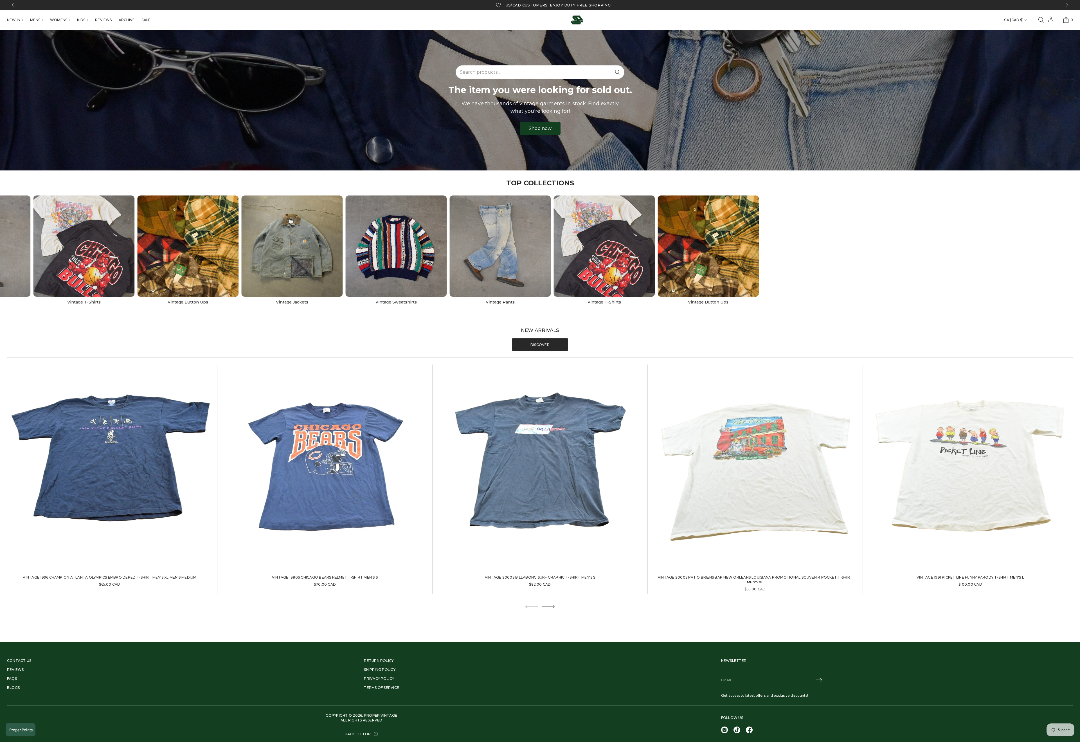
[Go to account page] (1050, 21)
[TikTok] (737, 730)
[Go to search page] (1041, 20)
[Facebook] (749, 730)
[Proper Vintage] (577, 20)
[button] (1041, 20)
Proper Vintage (380, 715)
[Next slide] (548, 607)
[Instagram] (724, 730)
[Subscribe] (819, 679)
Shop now (540, 128)
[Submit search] (617, 72)
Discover (540, 345)
